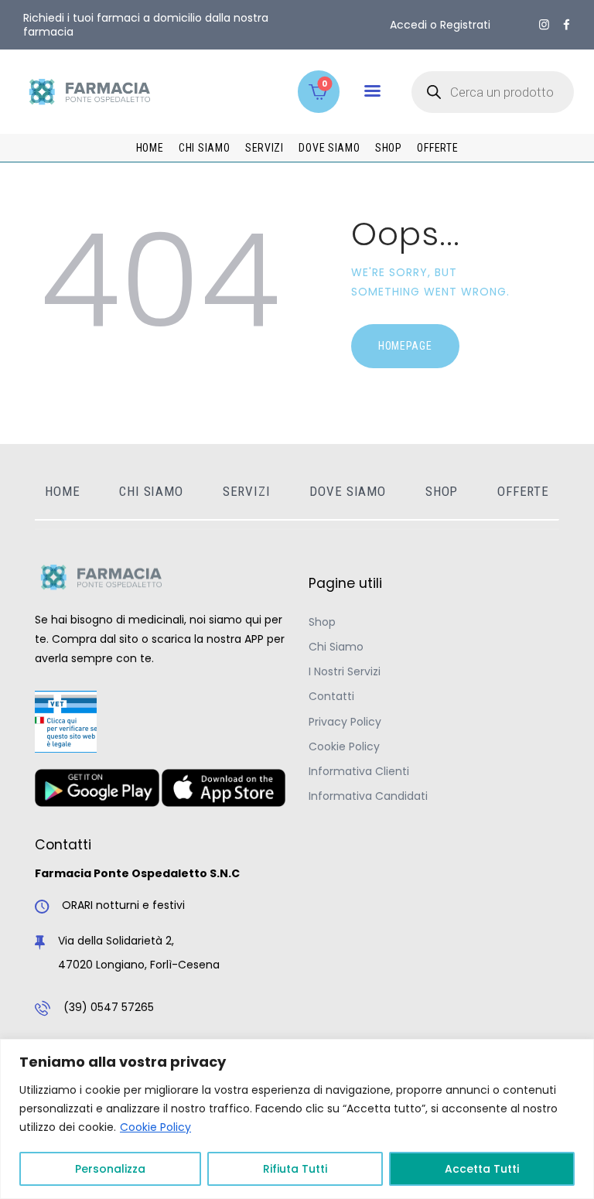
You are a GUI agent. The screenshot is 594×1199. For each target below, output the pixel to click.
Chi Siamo (336, 646)
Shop (322, 622)
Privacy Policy (345, 721)
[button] (372, 91)
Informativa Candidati (368, 796)
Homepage (405, 346)
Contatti (331, 696)
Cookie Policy (155, 1127)
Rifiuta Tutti (295, 1169)
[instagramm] (544, 25)
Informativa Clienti (359, 771)
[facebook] (566, 25)
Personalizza (110, 1169)
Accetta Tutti (482, 1169)
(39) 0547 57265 (108, 1007)
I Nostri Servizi (345, 671)
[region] (297, 1119)
